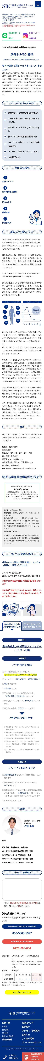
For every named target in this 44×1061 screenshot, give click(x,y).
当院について (28, 1023)
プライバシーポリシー (32, 1042)
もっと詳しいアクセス (22, 992)
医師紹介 (26, 1027)
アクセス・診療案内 (31, 1031)
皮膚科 (4, 1027)
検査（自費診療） (8, 1036)
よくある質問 (28, 1039)
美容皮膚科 (7, 1039)
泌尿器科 (5, 1033)
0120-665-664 (22, 948)
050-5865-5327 (22, 933)
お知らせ (26, 1035)
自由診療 (5, 1030)
